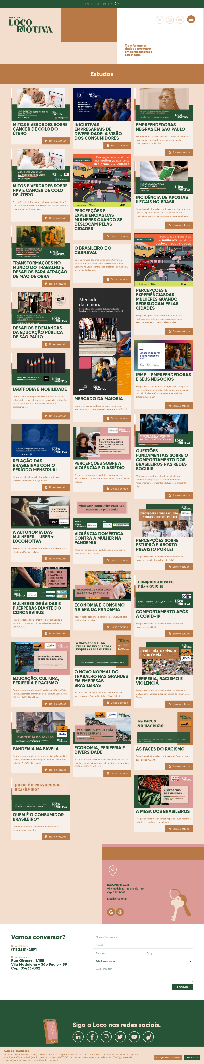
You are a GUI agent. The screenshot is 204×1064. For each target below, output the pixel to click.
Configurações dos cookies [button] (168, 1057)
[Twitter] (120, 1036)
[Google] (111, 912)
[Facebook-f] (92, 1036)
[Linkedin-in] (160, 20)
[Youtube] (180, 20)
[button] (191, 19)
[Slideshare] (148, 1036)
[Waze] (120, 912)
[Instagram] (170, 20)
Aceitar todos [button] (192, 1057)
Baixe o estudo (57, 140)
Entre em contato (99, 4)
